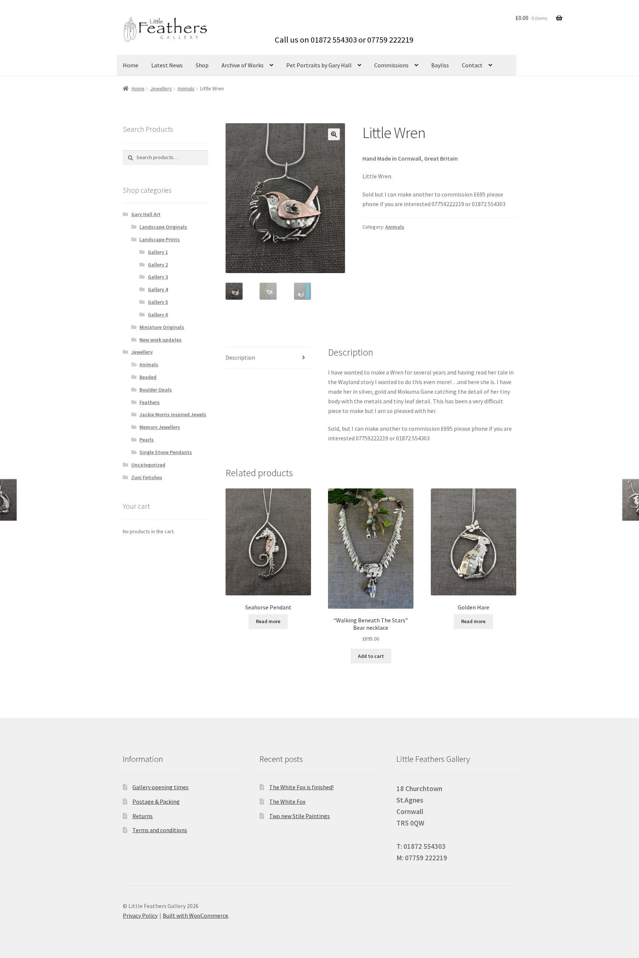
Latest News (167, 65)
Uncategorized (148, 464)
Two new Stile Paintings (299, 816)
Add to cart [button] (371, 656)
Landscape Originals (163, 226)
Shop (202, 65)
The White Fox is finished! (301, 787)
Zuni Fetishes (146, 477)
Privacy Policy (140, 915)
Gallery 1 (158, 252)
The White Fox (287, 801)
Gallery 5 (158, 302)
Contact (472, 65)
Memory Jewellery (159, 427)
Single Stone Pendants (165, 452)
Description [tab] (240, 357)
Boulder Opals (155, 389)
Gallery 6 (158, 314)
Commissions (391, 65)
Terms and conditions (159, 830)
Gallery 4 (158, 289)
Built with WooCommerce (195, 915)
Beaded (147, 377)
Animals (186, 88)
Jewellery (161, 88)
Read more (268, 621)
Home (130, 65)
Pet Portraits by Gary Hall (319, 65)
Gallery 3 (158, 276)
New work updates (160, 339)
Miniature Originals (161, 327)
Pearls (146, 439)
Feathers (149, 402)
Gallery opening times (160, 787)
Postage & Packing (156, 801)
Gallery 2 (158, 264)
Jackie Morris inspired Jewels (172, 414)
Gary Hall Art (145, 214)
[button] (334, 134)
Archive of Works (243, 65)
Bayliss (440, 65)
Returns (142, 816)
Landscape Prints (159, 239)
